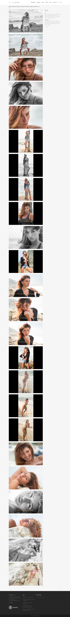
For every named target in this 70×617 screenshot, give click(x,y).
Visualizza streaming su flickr (41, 597)
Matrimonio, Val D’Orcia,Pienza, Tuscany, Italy (27, 603)
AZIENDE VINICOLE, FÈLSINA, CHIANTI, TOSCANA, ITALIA (27, 607)
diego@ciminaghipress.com (15, 600)
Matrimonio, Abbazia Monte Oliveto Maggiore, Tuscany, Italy (28, 610)
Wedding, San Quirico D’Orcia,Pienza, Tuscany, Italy (28, 600)
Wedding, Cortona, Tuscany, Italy (28, 597)
